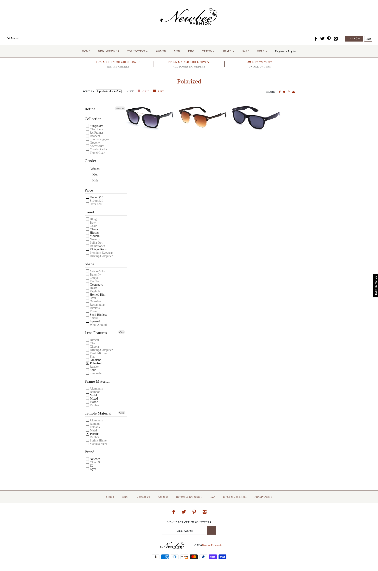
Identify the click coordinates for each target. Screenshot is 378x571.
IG (91, 465)
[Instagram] (335, 39)
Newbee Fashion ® (211, 545)
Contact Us (143, 496)
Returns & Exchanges (189, 496)
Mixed (93, 398)
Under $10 (96, 197)
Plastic (93, 401)
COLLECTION (137, 51)
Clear (121, 332)
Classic (94, 229)
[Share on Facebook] (280, 92)
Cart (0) (354, 38)
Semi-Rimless (98, 314)
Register (280, 51)
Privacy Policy (263, 496)
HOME (86, 51)
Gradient (95, 360)
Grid (146, 91)
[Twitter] (322, 39)
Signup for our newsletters (189, 522)
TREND (208, 51)
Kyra (92, 469)
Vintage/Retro (98, 249)
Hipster (94, 232)
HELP (262, 51)
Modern (94, 236)
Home (125, 496)
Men (95, 174)
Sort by (88, 91)
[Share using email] (293, 92)
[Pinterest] (329, 39)
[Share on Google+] (289, 92)
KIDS (191, 51)
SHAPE (228, 51)
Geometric (96, 284)
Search (110, 496)
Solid (92, 370)
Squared (94, 321)
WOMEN (161, 51)
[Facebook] (316, 39)
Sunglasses (96, 126)
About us (163, 496)
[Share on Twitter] (284, 92)
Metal (93, 395)
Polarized (95, 363)
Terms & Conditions (235, 496)
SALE (245, 51)
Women (95, 168)
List (161, 91)
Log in (292, 51)
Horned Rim (97, 294)
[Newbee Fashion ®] (189, 6)
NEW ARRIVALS (108, 51)
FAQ (212, 496)
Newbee (94, 459)
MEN (177, 51)
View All (120, 108)
